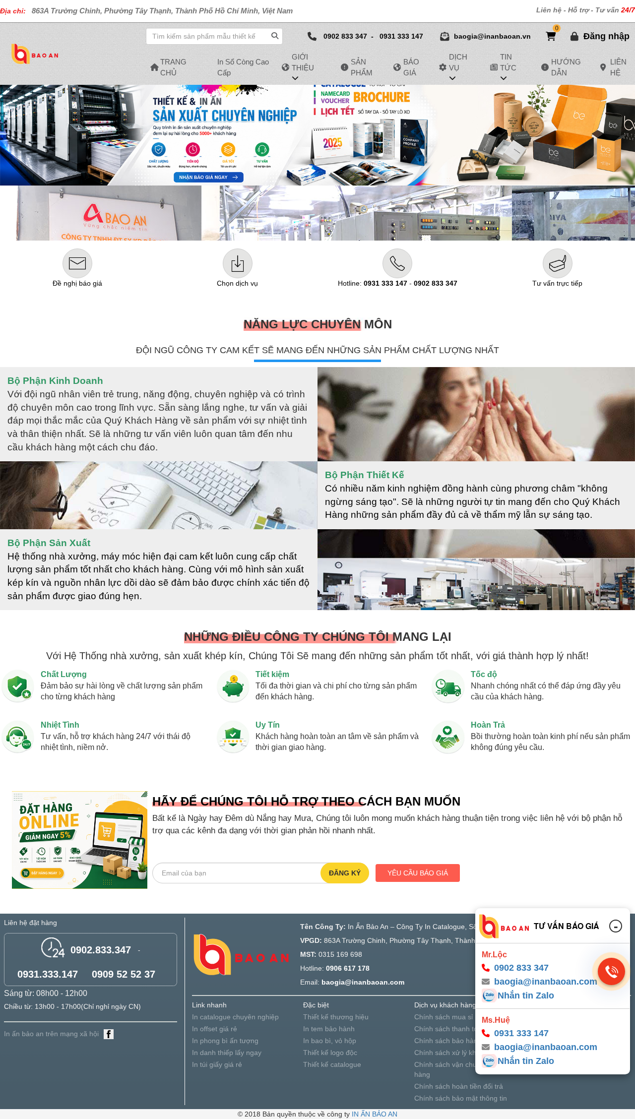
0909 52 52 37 (123, 974)
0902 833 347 (345, 36)
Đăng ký (345, 873)
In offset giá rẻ (214, 1029)
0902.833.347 (100, 949)
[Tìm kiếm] (276, 33)
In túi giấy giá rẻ (217, 1064)
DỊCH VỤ (458, 62)
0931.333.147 (47, 974)
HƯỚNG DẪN (566, 67)
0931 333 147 (401, 36)
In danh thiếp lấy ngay (226, 1053)
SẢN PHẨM (362, 67)
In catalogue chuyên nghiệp (235, 1017)
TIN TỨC (508, 62)
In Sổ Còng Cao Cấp (243, 67)
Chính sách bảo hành (448, 1041)
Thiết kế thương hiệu (336, 1017)
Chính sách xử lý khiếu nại (455, 1053)
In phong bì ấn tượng (225, 1041)
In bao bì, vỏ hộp (329, 1041)
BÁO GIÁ (411, 67)
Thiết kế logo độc (330, 1053)
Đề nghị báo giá (77, 283)
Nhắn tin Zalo (526, 995)
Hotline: (372, 283)
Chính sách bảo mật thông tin (460, 1098)
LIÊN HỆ (618, 67)
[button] (606, 36)
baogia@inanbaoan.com (545, 1047)
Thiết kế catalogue (332, 1064)
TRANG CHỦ (173, 67)
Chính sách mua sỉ (443, 1017)
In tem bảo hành (329, 1029)
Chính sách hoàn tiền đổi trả (458, 1086)
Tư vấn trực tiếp (557, 283)
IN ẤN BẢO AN (374, 1114)
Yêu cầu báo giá (417, 873)
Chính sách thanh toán (450, 1029)
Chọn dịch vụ (237, 283)
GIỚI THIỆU (303, 62)
